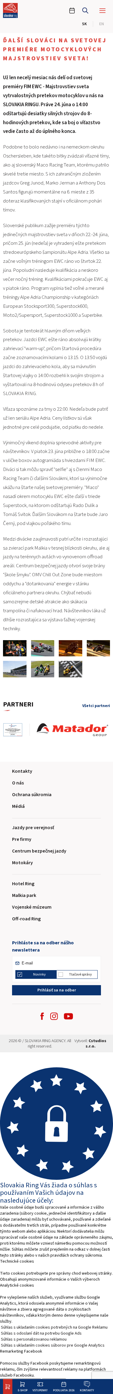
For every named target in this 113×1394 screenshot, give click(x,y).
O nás (18, 783)
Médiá (18, 806)
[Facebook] (42, 1016)
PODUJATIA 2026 (63, 1390)
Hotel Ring (23, 883)
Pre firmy (21, 839)
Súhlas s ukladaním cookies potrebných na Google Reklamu (54, 1327)
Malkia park (24, 895)
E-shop (22, 1390)
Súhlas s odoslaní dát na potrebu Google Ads (41, 1333)
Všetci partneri (96, 706)
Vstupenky (40, 1390)
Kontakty (87, 1390)
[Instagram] (54, 1016)
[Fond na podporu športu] (16, 730)
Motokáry (22, 862)
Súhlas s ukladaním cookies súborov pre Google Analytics (53, 1345)
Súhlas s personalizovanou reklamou (34, 1339)
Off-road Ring (26, 919)
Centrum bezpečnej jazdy (39, 851)
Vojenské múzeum (32, 907)
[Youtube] (68, 1016)
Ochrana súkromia (32, 794)
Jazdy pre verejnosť (33, 827)
